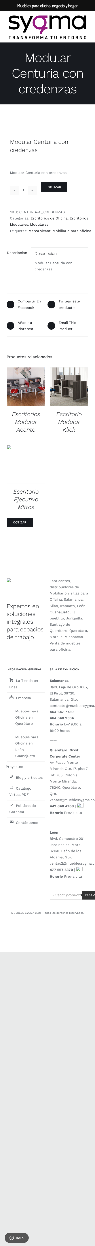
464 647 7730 (62, 712)
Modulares (39, 224)
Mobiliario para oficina (72, 231)
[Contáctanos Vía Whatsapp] (80, 806)
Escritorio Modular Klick (69, 422)
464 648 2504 (62, 718)
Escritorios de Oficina (49, 218)
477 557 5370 (61, 870)
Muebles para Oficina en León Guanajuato (26, 746)
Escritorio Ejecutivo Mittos (26, 499)
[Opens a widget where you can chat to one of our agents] (16, 1238)
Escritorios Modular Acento (26, 422)
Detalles (29, 387)
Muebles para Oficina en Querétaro (26, 717)
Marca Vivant (39, 231)
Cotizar (54, 187)
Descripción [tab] (17, 253)
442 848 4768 (62, 806)
